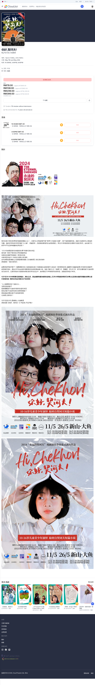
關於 (2, 639)
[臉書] (6, 650)
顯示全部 (91, 582)
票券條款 (4, 629)
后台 (77, 1)
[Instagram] (2, 650)
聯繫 (2, 642)
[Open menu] (2, 6)
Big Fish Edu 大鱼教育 (8, 53)
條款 (92, 673)
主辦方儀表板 (5, 623)
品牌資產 (4, 632)
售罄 (77, 125)
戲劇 (8, 71)
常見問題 (4, 626)
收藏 (46, 100)
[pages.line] (9, 650)
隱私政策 (86, 673)
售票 (80, 1)
